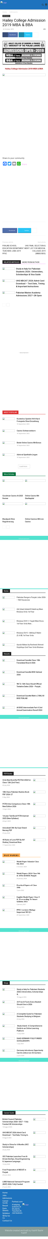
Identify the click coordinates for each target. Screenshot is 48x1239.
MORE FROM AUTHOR (30, 262)
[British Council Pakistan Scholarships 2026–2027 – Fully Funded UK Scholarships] (39, 1122)
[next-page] (7, 304)
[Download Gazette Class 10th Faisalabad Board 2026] (8, 663)
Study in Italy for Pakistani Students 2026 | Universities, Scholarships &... (31, 991)
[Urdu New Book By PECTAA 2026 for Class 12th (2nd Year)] (39, 783)
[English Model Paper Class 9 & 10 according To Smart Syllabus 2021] (8, 900)
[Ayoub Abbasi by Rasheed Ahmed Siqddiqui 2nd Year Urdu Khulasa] (8, 647)
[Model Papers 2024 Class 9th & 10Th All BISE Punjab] (8, 876)
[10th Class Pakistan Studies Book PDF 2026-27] (39, 795)
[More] (35, 34)
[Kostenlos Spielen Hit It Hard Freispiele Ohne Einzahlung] (8, 422)
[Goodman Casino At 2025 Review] (12, 486)
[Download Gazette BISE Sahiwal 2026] (8, 675)
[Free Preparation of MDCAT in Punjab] (39, 1173)
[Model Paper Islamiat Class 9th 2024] (8, 864)
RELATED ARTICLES (11, 262)
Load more (23, 466)
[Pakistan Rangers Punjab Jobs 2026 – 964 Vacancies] (8, 600)
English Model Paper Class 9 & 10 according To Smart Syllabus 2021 (28, 899)
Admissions (13, 12)
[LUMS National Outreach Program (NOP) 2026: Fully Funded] (39, 1184)
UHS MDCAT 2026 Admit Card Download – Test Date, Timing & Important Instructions (30, 283)
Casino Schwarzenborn (26, 431)
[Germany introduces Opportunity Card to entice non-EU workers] (8, 1053)
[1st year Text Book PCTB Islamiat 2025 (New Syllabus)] (39, 819)
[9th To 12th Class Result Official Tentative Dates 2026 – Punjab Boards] (8, 687)
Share (24, 164)
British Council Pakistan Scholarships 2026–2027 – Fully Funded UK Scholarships (15, 1121)
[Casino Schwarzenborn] (8, 433)
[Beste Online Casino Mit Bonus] (8, 445)
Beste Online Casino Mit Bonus (29, 443)
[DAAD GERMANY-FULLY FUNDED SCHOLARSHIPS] (8, 1041)
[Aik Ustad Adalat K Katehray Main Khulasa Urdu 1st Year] (8, 612)
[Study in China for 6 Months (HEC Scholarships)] (39, 1147)
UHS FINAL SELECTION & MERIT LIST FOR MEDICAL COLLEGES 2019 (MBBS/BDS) (35, 250)
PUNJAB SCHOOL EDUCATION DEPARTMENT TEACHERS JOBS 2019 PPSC (13, 250)
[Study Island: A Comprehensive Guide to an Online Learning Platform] (8, 1029)
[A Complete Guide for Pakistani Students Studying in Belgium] (8, 1017)
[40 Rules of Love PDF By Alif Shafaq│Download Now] (39, 843)
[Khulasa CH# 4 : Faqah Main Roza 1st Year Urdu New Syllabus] (8, 624)
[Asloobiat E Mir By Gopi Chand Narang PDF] (39, 831)
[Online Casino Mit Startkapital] (35, 486)
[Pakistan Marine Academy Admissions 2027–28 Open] (8, 295)
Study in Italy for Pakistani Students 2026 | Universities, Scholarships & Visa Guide (29, 271)
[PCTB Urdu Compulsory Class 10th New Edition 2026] (39, 807)
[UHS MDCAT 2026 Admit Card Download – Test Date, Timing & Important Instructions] (8, 283)
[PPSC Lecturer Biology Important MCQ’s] (8, 913)
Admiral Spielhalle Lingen (27, 455)
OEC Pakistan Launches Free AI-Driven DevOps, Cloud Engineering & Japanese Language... (16, 1158)
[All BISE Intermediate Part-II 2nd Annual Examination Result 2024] (8, 710)
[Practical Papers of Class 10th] (8, 888)
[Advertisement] (24, 193)
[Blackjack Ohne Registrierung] (12, 509)
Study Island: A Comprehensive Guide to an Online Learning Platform (29, 1028)
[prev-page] (4, 304)
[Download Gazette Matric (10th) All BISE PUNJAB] (8, 698)
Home (4, 12)
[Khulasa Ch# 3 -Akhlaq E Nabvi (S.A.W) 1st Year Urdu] (8, 636)
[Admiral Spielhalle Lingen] (8, 457)
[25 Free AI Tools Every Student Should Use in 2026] (8, 1005)
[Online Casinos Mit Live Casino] (35, 509)
